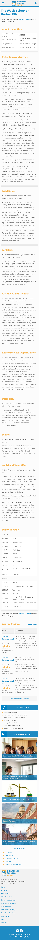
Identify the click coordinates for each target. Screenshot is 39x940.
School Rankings (6, 897)
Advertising (5, 916)
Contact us (5, 923)
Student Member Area (8, 900)
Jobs (2, 919)
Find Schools (5, 894)
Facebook (21, 931)
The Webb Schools (25, 19)
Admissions (9, 855)
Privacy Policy (24, 937)
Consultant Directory (8, 910)
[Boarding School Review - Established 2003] (19, 3)
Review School (32, 625)
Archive (8, 861)
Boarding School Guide (8, 903)
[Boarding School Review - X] (17, 931)
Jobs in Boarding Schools (14, 864)
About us (4, 890)
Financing (9, 852)
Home (3, 887)
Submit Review (6, 906)
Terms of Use (14, 937)
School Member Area (8, 913)
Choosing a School (12, 858)
